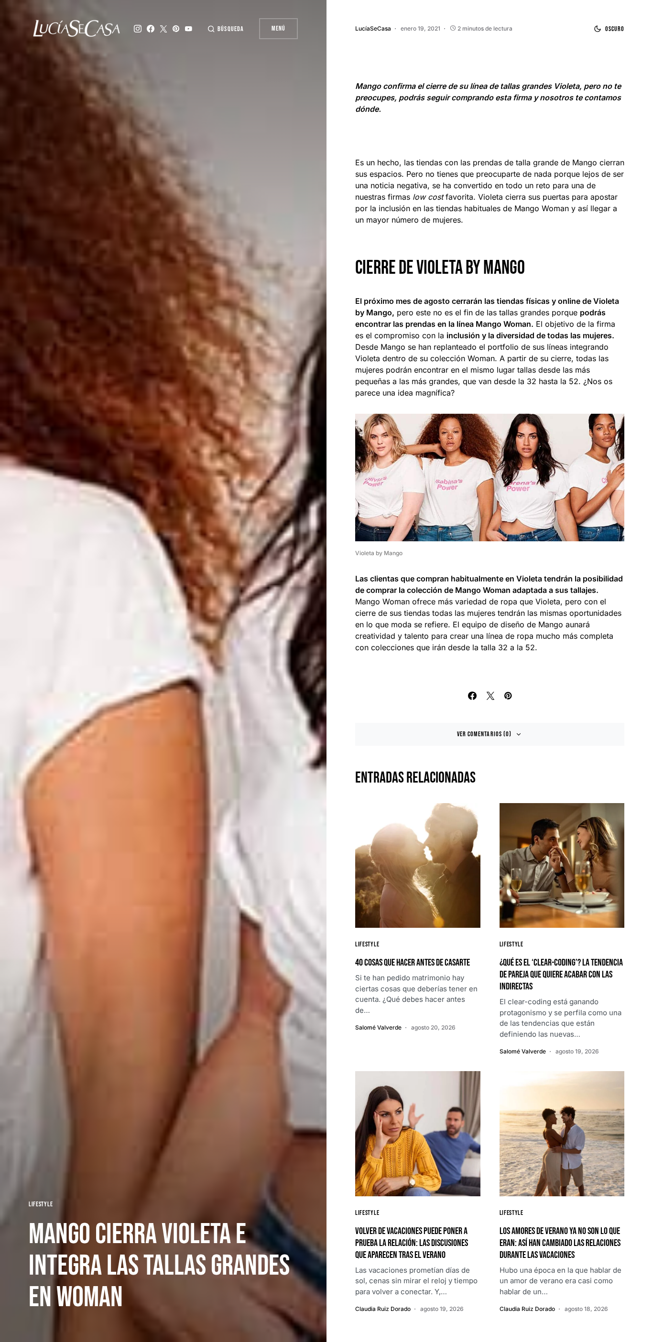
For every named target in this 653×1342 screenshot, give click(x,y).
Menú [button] (278, 28)
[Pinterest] (176, 28)
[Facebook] (150, 28)
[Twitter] (163, 28)
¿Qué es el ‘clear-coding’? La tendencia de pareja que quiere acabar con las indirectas (561, 974)
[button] (225, 29)
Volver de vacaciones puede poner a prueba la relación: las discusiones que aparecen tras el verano (411, 1243)
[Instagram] (137, 28)
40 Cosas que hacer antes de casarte (412, 962)
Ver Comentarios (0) (484, 734)
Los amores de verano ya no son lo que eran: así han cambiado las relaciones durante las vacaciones (560, 1243)
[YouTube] (188, 28)
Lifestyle (41, 1204)
